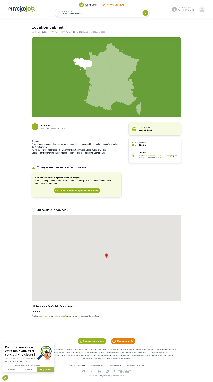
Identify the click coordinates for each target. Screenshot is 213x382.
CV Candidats (115, 5)
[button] (5, 378)
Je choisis (28, 370)
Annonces (91, 5)
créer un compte (166, 156)
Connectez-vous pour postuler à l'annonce (78, 190)
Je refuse (11, 370)
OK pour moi (45, 370)
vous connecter (151, 156)
